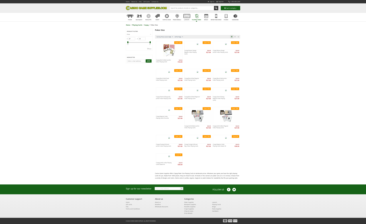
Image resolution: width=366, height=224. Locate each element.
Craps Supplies (189, 209)
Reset (150, 49)
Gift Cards (146, 2)
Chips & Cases (188, 211)
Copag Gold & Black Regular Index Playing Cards (220, 127)
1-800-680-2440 (235, 1)
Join (148, 61)
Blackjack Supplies (190, 204)
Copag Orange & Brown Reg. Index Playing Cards (191, 145)
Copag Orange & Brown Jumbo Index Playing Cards (163, 145)
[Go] (181, 188)
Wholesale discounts (161, 207)
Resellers (158, 204)
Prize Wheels (188, 213)
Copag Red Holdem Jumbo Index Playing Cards (163, 61)
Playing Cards (137, 25)
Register (221, 1)
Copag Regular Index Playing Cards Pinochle (162, 117)
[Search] (216, 8)
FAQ (140, 2)
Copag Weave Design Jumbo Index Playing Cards (220, 51)
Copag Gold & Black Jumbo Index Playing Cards (191, 127)
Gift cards (129, 204)
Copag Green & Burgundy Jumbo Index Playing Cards (163, 97)
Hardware (215, 211)
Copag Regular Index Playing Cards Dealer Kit (219, 145)
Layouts (214, 202)
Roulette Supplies (189, 207)
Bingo (214, 207)
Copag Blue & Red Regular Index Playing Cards (191, 79)
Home (128, 2)
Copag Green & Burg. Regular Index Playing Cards (219, 98)
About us (158, 202)
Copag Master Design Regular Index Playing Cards (190, 52)
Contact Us (155, 2)
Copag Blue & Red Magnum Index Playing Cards (192, 97)
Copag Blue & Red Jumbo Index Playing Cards (220, 79)
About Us (134, 2)
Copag (146, 25)
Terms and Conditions (133, 209)
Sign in (211, 1)
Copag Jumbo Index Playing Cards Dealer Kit (163, 163)
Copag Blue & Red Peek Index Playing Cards (162, 79)
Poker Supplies (189, 202)
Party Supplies (216, 209)
